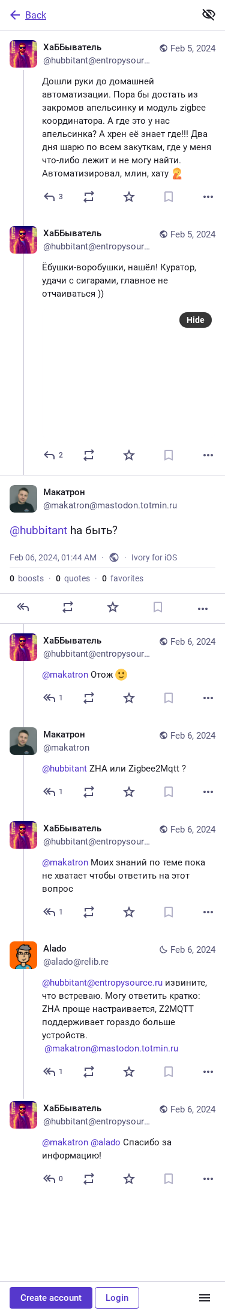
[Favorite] (129, 197)
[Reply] (23, 607)
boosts (27, 578)
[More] (208, 197)
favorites (122, 578)
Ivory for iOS (154, 557)
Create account (51, 1297)
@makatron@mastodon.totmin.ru (111, 1048)
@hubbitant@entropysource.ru (102, 982)
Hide (196, 320)
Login (117, 1297)
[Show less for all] (209, 14)
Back (35, 15)
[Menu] (204, 1298)
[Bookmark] (168, 197)
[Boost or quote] (89, 197)
